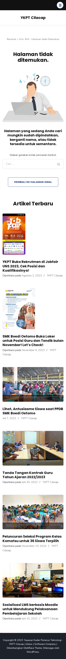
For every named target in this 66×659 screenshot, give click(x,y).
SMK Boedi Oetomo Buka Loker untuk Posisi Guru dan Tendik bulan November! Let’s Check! (33, 340)
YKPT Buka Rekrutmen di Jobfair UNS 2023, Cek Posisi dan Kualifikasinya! (30, 266)
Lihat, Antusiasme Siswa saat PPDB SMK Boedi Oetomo (33, 411)
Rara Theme (35, 648)
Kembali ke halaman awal (33, 182)
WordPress (33, 652)
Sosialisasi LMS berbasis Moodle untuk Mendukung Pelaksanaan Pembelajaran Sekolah (30, 609)
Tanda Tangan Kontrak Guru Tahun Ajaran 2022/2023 (28, 474)
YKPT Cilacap (33, 17)
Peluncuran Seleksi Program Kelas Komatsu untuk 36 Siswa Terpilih (32, 538)
